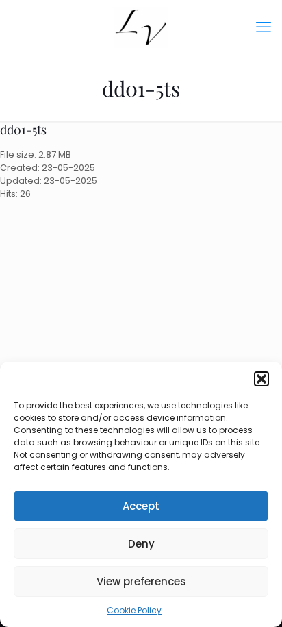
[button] (261, 379)
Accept (141, 506)
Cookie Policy (134, 610)
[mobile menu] (263, 27)
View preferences (141, 581)
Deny (141, 544)
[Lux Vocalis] (141, 27)
